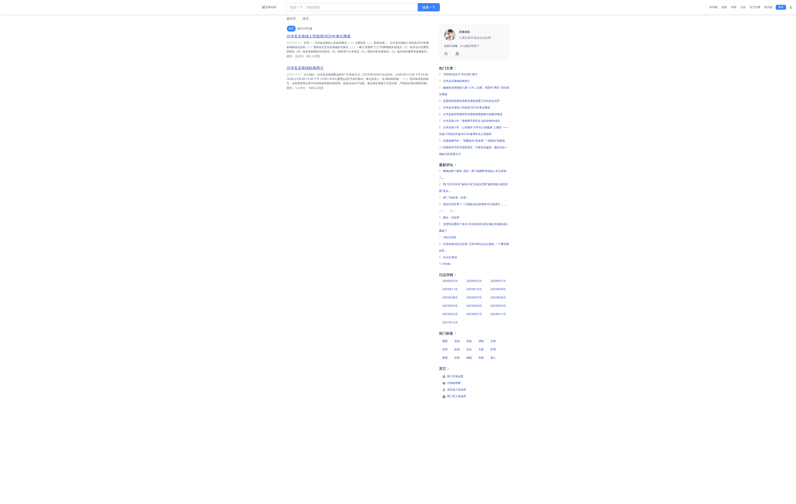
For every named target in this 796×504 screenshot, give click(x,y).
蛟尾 (445, 357)
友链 (724, 7)
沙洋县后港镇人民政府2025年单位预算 (318, 36)
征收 (457, 357)
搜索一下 (429, 7)
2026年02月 (474, 281)
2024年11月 (498, 314)
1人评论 (300, 88)
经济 (445, 349)
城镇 (469, 357)
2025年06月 (498, 297)
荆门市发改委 (455, 376)
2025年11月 (450, 289)
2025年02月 (450, 314)
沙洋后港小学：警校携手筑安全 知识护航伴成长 (471, 121)
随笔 (306, 18)
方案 (481, 349)
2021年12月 (450, 322)
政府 (457, 349)
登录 (781, 7)
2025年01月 (474, 314)
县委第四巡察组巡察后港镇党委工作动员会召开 (471, 101)
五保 (493, 341)
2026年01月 (498, 281)
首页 (293, 18)
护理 (493, 349)
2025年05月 (450, 306)
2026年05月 (450, 281)
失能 (481, 357)
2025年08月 (450, 297)
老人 (493, 357)
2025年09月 (498, 289)
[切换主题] (791, 7)
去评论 (299, 56)
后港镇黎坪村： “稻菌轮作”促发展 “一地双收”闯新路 (474, 140)
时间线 (714, 7)
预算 (445, 341)
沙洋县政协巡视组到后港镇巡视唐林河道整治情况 (472, 114)
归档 (733, 7)
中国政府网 (454, 383)
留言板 (768, 7)
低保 (457, 341)
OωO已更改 (450, 257)
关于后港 (755, 7)
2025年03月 (498, 306)
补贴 (469, 341)
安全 (469, 349)
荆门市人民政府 (456, 396)
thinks (447, 264)
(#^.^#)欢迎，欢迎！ (456, 197)
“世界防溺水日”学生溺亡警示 (460, 74)
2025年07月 (474, 297)
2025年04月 (474, 306)
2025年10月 (474, 289)
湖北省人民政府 (456, 389)
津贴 (481, 341)
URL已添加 (449, 237)
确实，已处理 (451, 217)
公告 (743, 7)
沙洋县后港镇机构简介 (305, 67)
